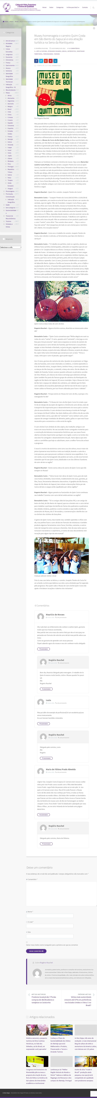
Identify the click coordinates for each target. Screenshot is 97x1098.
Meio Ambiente (11, 90)
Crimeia (10, 117)
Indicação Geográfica (11, 200)
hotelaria (9, 71)
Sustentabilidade (11, 211)
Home (44, 7)
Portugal (11, 166)
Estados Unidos (10, 132)
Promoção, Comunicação (10, 195)
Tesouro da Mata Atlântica (10, 217)
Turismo (57, 54)
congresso (9, 54)
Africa (9, 95)
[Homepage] (22, 7)
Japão (10, 156)
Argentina (11, 101)
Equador (10, 123)
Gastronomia (10, 65)
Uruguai (10, 188)
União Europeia (10, 184)
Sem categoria (10, 208)
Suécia (10, 175)
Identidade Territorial (9, 80)
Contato (85, 7)
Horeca (8, 68)
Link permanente (61, 617)
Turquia (10, 180)
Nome (30, 912)
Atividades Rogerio (54, 51)
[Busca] (91, 5)
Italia (9, 153)
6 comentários (74, 48)
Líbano (10, 158)
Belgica (10, 106)
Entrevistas (72, 51)
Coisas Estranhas (9, 50)
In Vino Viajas (6, 1093)
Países (8, 93)
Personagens (48, 54)
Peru (9, 164)
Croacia (10, 120)
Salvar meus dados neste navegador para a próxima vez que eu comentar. (52, 945)
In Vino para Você (72, 7)
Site (29, 932)
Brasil (64, 51)
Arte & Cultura (41, 51)
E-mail (31, 922)
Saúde (8, 205)
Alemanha (11, 98)
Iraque (10, 147)
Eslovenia (11, 125)
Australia (11, 104)
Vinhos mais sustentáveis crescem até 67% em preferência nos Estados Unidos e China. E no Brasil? (77, 1000)
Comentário (33, 879)
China (9, 115)
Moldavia (10, 161)
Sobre (51, 7)
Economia (9, 57)
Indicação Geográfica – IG (11, 86)
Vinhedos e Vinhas (9, 225)
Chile (9, 112)
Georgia (10, 139)
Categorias (59, 7)
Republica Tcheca (11, 170)
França (8, 63)
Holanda (10, 145)
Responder (44, 649)
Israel (9, 150)
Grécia (10, 142)
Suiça (9, 178)
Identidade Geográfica (9, 75)
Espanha (10, 128)
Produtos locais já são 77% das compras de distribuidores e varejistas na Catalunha (44, 998)
